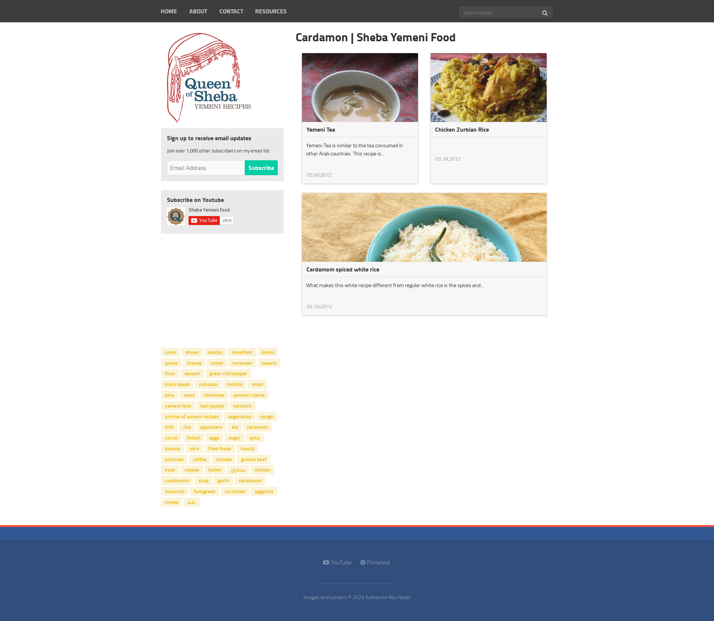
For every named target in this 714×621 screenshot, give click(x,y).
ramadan (208, 384)
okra (194, 448)
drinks (267, 351)
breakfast (242, 351)
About (198, 11)
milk (169, 427)
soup (204, 480)
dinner (192, 351)
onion (257, 384)
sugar (235, 437)
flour (170, 373)
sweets (269, 362)
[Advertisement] (222, 288)
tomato (234, 384)
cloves (171, 501)
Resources (271, 11)
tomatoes (214, 395)
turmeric (243, 405)
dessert (192, 373)
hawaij (247, 448)
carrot (171, 437)
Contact (231, 11)
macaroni (174, 491)
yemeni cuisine (249, 395)
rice (187, 427)
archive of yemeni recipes (192, 416)
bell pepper (212, 405)
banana (172, 448)
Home (169, 11)
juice (169, 395)
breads (194, 362)
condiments (177, 480)
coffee (200, 459)
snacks (215, 351)
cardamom (250, 480)
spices (171, 362)
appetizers (211, 427)
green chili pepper (228, 373)
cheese (191, 469)
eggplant (264, 491)
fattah (193, 437)
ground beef (254, 459)
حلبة (191, 501)
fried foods (219, 448)
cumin (216, 362)
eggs (214, 437)
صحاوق (238, 469)
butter (215, 469)
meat (189, 395)
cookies (224, 459)
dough (266, 416)
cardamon (257, 427)
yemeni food (178, 405)
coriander (242, 362)
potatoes (174, 459)
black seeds (177, 384)
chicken (262, 469)
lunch (170, 351)
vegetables (239, 416)
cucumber (235, 491)
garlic (223, 480)
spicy (255, 437)
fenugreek (205, 491)
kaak (170, 469)
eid (235, 427)
